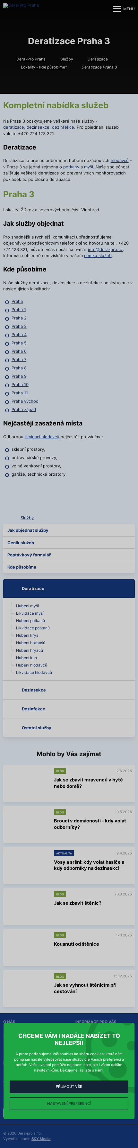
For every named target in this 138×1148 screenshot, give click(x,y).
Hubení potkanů (30, 620)
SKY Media (41, 1138)
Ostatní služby (36, 727)
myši (88, 166)
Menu (129, 9)
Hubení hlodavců (31, 665)
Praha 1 (19, 309)
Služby (66, 59)
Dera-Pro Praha (31, 59)
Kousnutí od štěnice (76, 944)
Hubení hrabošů (30, 642)
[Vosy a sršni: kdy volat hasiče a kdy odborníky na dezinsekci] (27, 865)
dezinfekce (63, 127)
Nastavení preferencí (69, 1103)
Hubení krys (27, 635)
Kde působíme (21, 567)
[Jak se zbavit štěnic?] (27, 906)
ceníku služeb (98, 255)
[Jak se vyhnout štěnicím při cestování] (27, 988)
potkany (71, 166)
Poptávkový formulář (29, 554)
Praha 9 (19, 376)
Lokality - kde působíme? (44, 67)
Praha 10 (20, 384)
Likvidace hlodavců (34, 672)
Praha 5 (19, 342)
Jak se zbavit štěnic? (77, 903)
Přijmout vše (69, 1086)
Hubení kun (26, 657)
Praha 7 (19, 359)
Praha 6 (19, 351)
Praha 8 (19, 367)
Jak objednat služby (27, 530)
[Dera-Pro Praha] (24, 9)
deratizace (13, 127)
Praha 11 (20, 392)
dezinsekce (38, 127)
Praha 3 (19, 326)
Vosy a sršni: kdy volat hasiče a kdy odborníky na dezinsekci (89, 865)
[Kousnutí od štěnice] (27, 947)
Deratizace (98, 59)
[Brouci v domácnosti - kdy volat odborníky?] (27, 824)
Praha (17, 301)
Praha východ (25, 401)
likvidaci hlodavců (42, 436)
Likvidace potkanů (33, 628)
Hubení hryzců (29, 650)
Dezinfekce (33, 708)
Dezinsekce (34, 689)
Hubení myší (27, 605)
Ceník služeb (20, 542)
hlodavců (120, 160)
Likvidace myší (30, 613)
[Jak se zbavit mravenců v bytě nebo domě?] (27, 783)
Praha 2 (19, 317)
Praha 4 (19, 334)
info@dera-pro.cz (105, 249)
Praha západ (24, 409)
